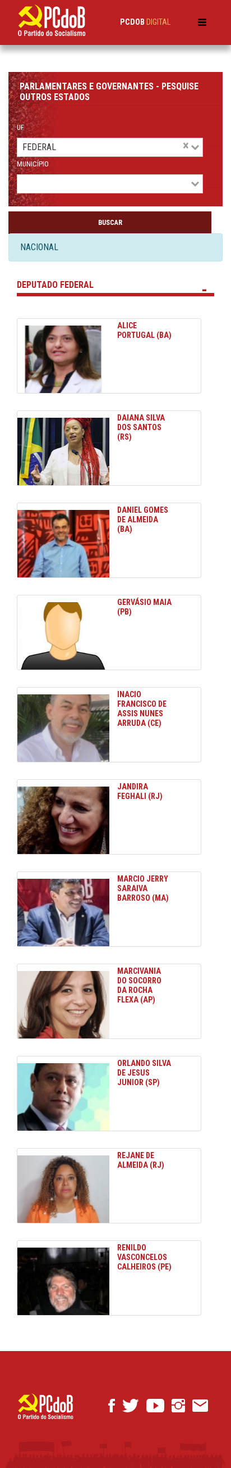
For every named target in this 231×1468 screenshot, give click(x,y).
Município (33, 164)
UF (20, 127)
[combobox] (161, 148)
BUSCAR (110, 223)
